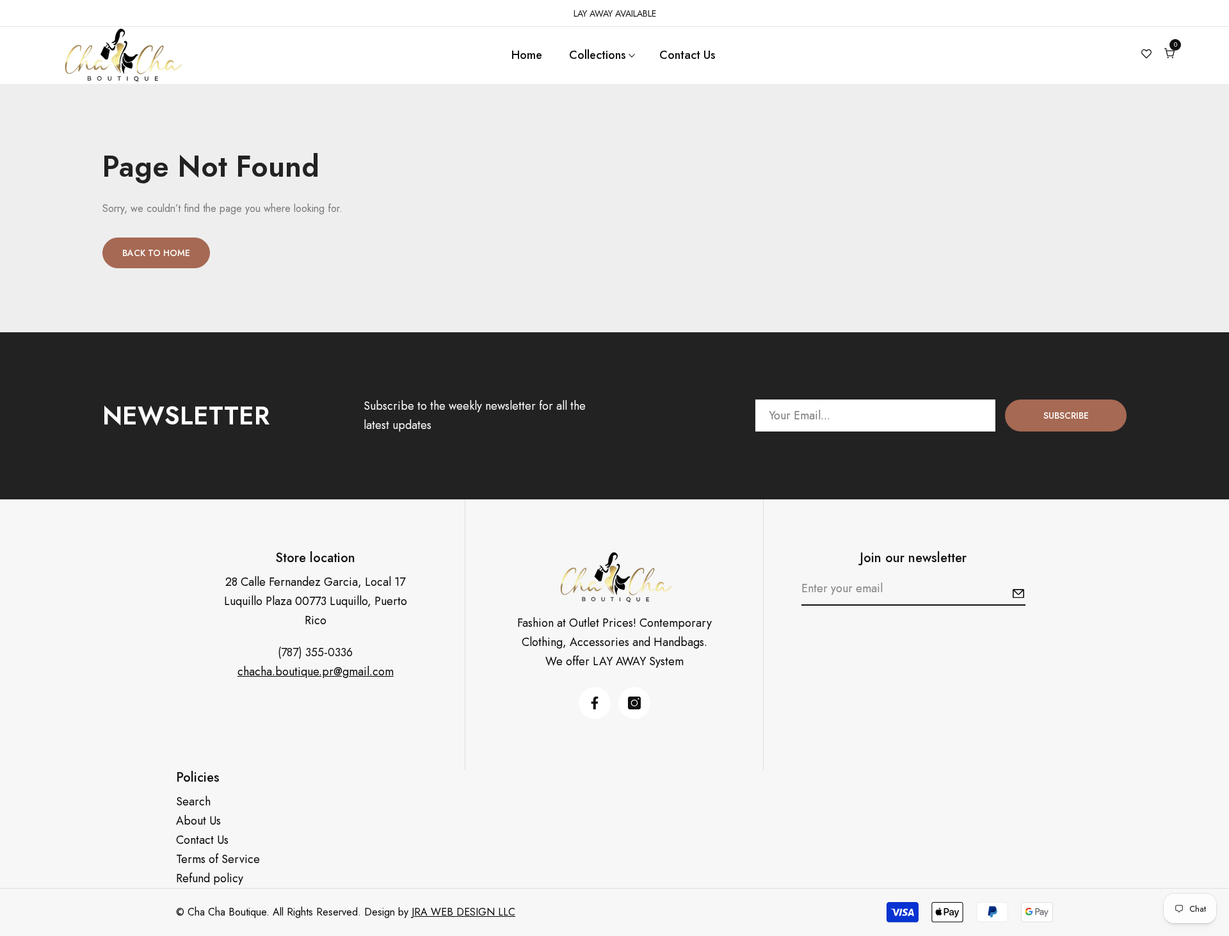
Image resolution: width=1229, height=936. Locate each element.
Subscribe (1066, 415)
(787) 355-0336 (315, 652)
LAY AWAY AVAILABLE (615, 13)
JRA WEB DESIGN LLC (463, 912)
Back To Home (156, 252)
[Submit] (1018, 593)
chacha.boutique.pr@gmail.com (315, 671)
